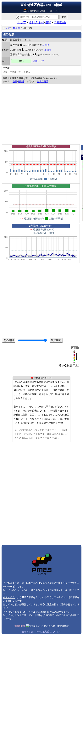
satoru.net (34, 626)
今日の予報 (36, 22)
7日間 (21, 81)
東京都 (16, 28)
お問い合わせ (48, 626)
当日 (15, 81)
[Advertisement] (41, 113)
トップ (21, 22)
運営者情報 (63, 626)
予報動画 (60, 22)
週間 (48, 22)
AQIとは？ (38, 61)
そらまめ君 (9, 597)
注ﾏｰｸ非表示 (67, 365)
